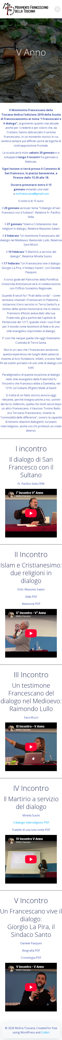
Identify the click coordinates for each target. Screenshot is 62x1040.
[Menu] (57, 9)
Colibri (45, 1032)
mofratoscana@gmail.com (32, 194)
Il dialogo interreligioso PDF (31, 822)
